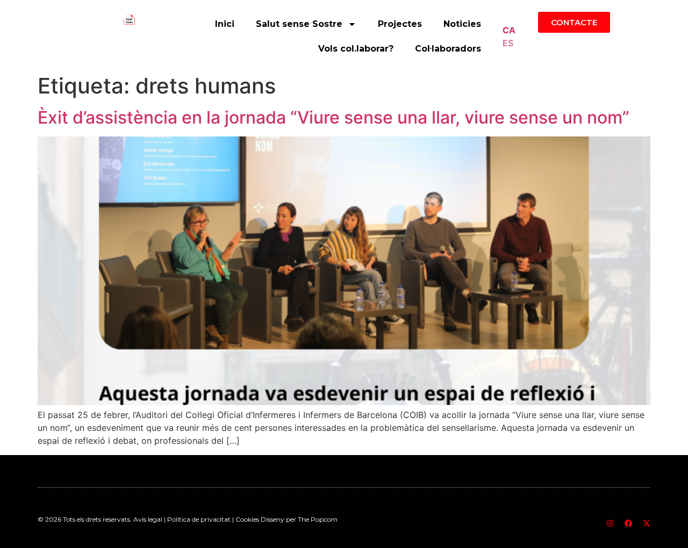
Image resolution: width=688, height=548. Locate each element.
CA (509, 30)
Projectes (400, 24)
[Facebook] (628, 523)
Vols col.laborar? (355, 49)
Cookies (248, 519)
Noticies (462, 24)
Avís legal (147, 519)
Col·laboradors (448, 49)
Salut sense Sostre (299, 24)
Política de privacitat (199, 519)
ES (508, 43)
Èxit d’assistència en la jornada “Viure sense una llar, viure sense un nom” (333, 117)
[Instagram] (610, 523)
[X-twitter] (646, 523)
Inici (224, 24)
